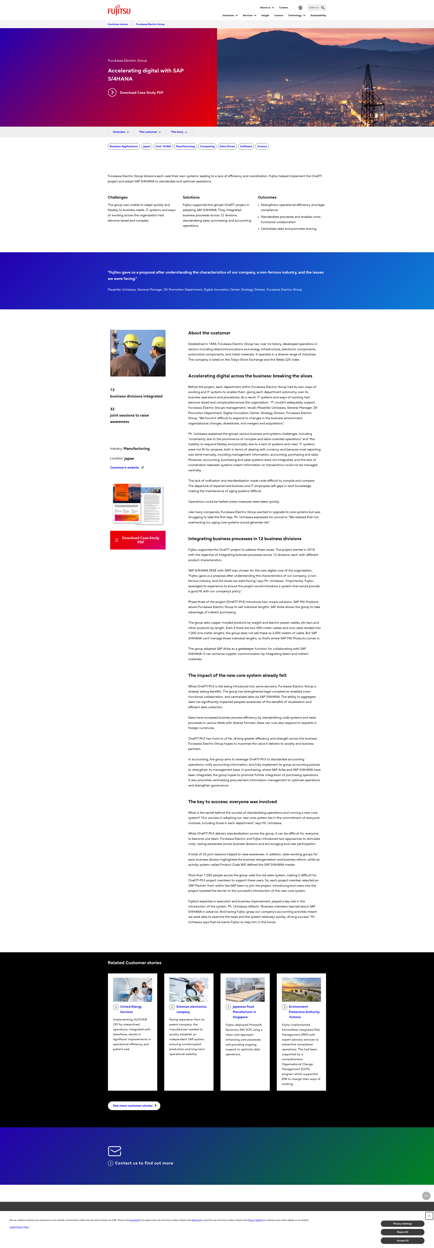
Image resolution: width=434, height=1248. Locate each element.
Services (248, 15)
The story (177, 131)
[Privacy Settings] (255, 1220)
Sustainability (318, 15)
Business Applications (124, 146)
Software (246, 146)
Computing (207, 146)
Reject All (402, 1232)
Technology (295, 15)
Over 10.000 (163, 146)
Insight (265, 15)
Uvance (278, 15)
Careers (283, 7)
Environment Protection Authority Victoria (304, 1012)
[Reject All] (196, 1220)
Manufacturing (185, 146)
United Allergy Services (131, 1009)
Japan (146, 146)
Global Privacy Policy (19, 1227)
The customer (148, 131)
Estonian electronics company (191, 1009)
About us (265, 7)
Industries (228, 15)
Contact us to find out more (144, 1163)
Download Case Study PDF (141, 93)
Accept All (403, 1240)
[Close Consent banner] (429, 1216)
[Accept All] (134, 1220)
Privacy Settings (402, 1223)
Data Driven (227, 146)
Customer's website (124, 467)
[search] (323, 7)
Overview (119, 131)
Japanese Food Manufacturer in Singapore (244, 1012)
